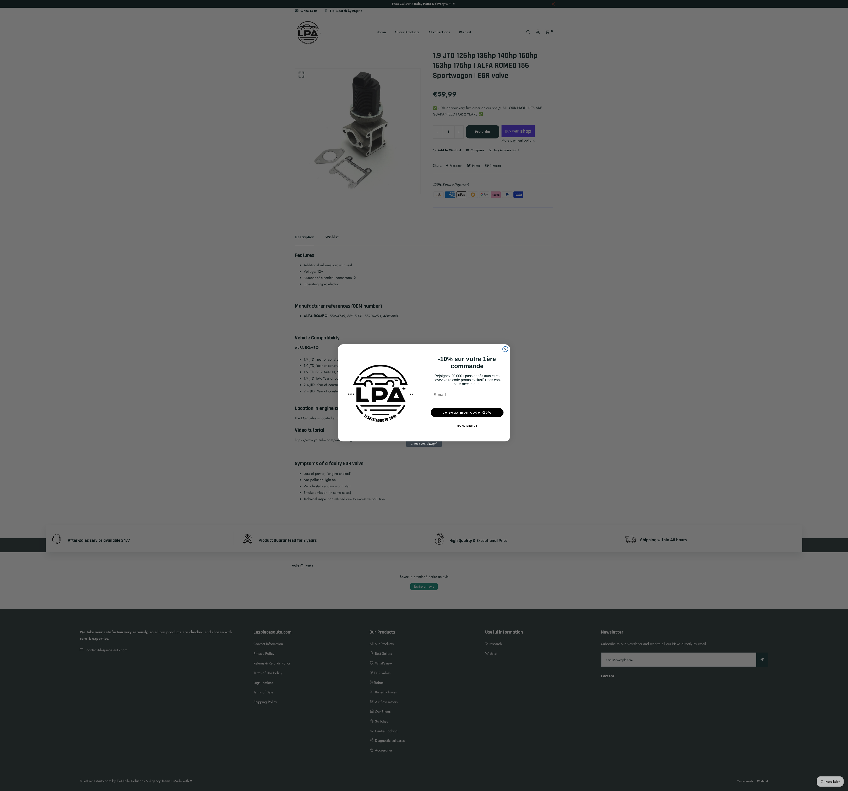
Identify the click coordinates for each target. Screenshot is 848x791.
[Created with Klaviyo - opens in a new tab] (424, 444)
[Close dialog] (505, 349)
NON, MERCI (467, 425)
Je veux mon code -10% (467, 412)
